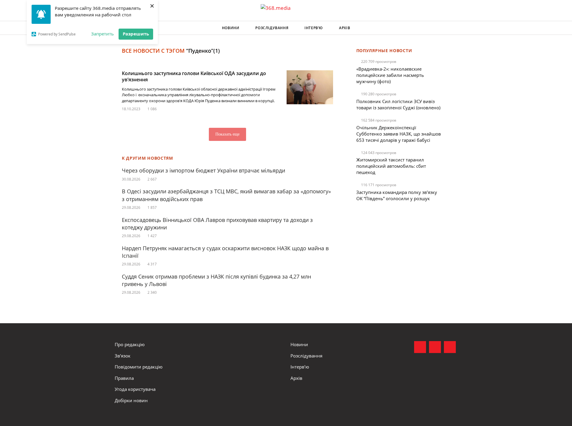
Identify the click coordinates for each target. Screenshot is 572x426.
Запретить (102, 34)
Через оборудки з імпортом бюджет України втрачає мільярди (203, 170)
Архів (344, 27)
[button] (451, 28)
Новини (231, 27)
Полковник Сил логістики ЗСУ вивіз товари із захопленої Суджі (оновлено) (398, 104)
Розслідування (271, 27)
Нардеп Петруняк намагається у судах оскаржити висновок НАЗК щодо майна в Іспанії (225, 252)
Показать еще (227, 134)
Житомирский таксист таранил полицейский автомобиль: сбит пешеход (391, 166)
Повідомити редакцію (138, 367)
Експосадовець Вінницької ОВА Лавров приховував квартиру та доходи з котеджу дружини (217, 223)
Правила (124, 378)
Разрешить (136, 34)
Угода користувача (135, 389)
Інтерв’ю (313, 27)
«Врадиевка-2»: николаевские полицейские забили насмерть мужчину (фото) (390, 75)
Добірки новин (131, 400)
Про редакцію (129, 344)
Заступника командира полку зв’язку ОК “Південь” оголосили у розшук (396, 195)
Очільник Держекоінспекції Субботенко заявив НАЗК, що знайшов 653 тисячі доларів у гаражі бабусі (398, 134)
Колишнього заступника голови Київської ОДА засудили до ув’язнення (194, 76)
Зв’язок (122, 356)
